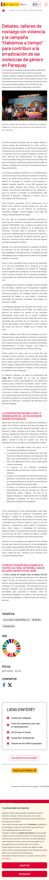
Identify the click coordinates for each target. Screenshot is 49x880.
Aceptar (24, 865)
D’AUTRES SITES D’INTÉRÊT (24, 758)
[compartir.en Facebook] (4, 685)
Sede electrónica (23, 770)
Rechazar (24, 874)
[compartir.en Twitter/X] (10, 685)
